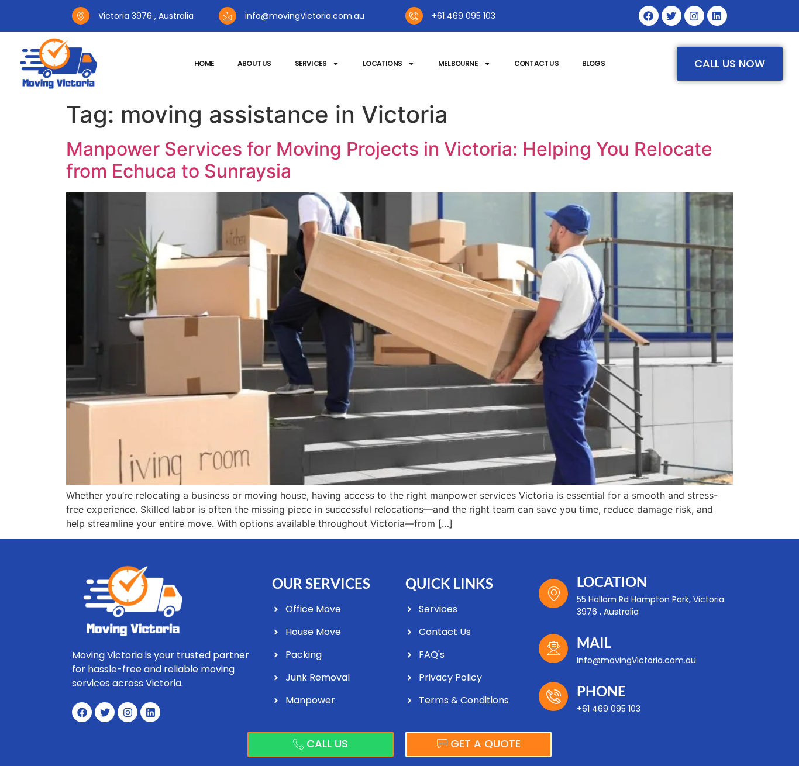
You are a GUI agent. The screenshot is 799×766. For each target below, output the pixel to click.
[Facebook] (649, 16)
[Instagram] (694, 16)
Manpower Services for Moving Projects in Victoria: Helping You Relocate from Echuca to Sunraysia (389, 159)
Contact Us (536, 63)
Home (204, 63)
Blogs (593, 63)
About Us (254, 63)
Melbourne (458, 63)
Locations (382, 63)
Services (311, 63)
